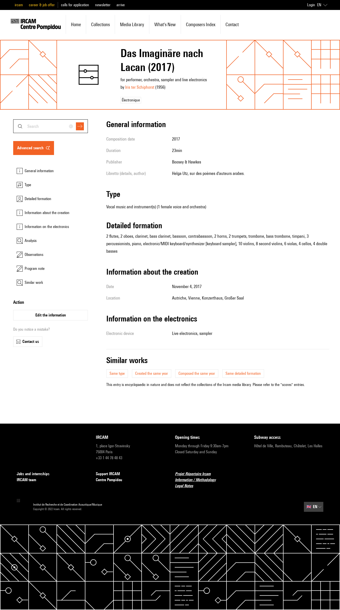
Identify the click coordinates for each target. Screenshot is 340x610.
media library (132, 24)
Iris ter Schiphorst (139, 87)
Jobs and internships (33, 473)
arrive (120, 4)
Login (311, 4)
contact (232, 24)
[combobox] (50, 126)
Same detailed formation (243, 373)
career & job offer (42, 4)
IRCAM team (26, 479)
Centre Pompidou (109, 479)
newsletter (103, 4)
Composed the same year (196, 373)
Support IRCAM (108, 473)
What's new (165, 24)
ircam (19, 4)
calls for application (75, 4)
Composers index (200, 24)
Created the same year (151, 373)
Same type (117, 373)
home (76, 24)
